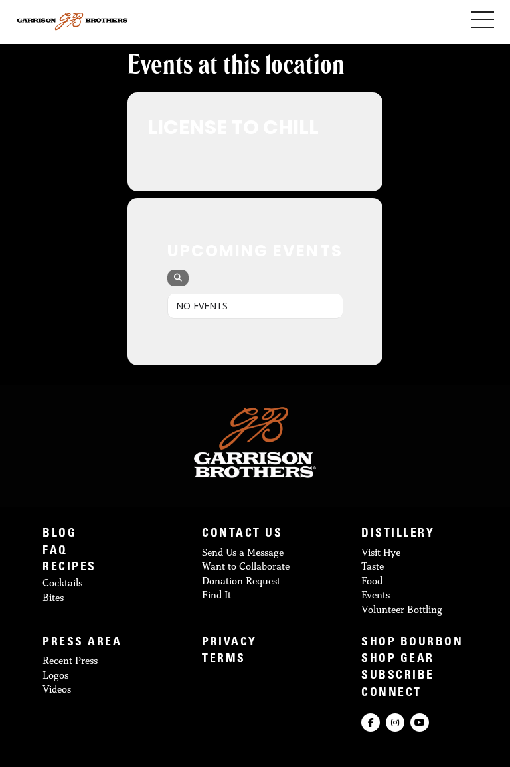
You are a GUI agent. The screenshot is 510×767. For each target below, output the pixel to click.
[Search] (178, 278)
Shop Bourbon (412, 643)
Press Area (82, 643)
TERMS (224, 659)
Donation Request (241, 580)
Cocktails (62, 582)
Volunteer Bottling (401, 609)
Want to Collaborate (246, 566)
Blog (59, 534)
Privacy (229, 643)
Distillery (397, 534)
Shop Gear (397, 659)
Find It (216, 594)
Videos (56, 689)
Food (371, 580)
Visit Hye (380, 552)
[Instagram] (395, 722)
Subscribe (397, 676)
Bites (53, 597)
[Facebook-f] (370, 722)
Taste (372, 566)
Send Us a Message (243, 552)
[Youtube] (419, 722)
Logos (55, 675)
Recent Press (70, 660)
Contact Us (242, 534)
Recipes (69, 568)
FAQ (55, 551)
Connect (391, 693)
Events (375, 594)
